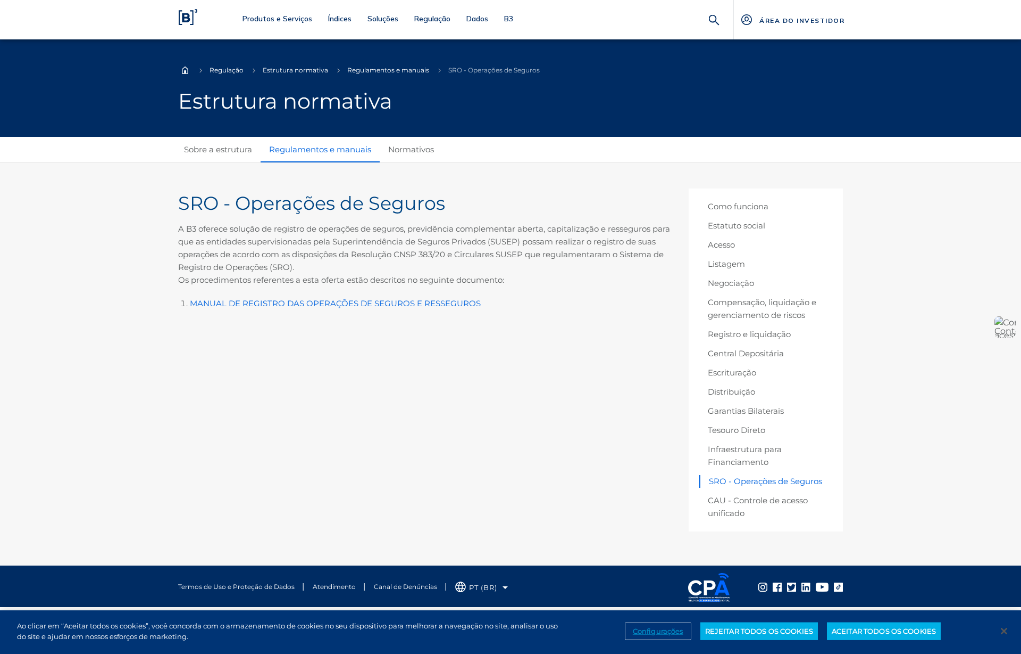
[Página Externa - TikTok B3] (838, 586)
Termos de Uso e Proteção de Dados (236, 587)
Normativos (411, 149)
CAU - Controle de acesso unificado (758, 506)
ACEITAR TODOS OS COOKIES (884, 631)
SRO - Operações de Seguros (765, 481)
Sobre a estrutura (218, 149)
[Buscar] (714, 19)
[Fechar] (1004, 631)
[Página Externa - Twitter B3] (791, 586)
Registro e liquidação (749, 334)
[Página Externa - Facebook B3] (777, 586)
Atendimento (334, 587)
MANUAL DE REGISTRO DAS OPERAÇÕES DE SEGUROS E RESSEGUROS (335, 303)
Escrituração (732, 372)
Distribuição (731, 392)
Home (185, 70)
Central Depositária (746, 353)
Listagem (726, 264)
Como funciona (738, 206)
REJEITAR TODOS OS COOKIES (759, 631)
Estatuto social (736, 225)
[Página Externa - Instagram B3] (762, 586)
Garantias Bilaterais (746, 411)
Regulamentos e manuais (388, 70)
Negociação (731, 283)
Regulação (227, 70)
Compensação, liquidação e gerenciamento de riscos (762, 308)
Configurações (658, 631)
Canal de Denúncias (405, 587)
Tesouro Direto (736, 430)
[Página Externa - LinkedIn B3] (805, 586)
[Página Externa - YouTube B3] (822, 586)
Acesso (721, 245)
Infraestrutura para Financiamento (745, 455)
